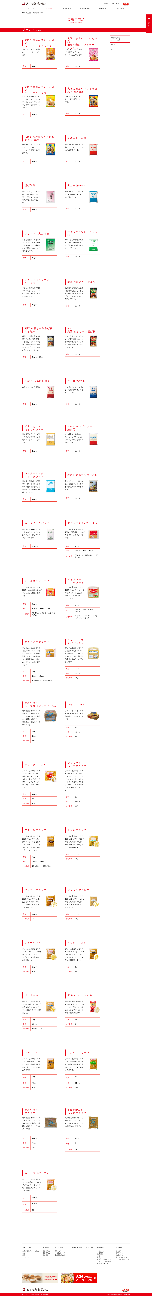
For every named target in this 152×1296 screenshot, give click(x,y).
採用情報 (120, 8)
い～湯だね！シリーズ (61, 1253)
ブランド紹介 (31, 8)
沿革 (98, 1257)
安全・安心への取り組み (104, 1261)
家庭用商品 (46, 1253)
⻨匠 (112, 49)
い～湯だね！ (26, 1257)
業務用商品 (46, 1251)
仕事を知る (119, 1253)
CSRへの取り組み (102, 1263)
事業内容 (100, 1255)
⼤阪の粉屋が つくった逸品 (115, 39)
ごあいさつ (100, 1251)
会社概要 (100, 1253)
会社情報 (102, 8)
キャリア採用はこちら (123, 1259)
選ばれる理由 (85, 8)
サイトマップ (25, 1294)
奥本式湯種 (67, 8)
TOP (23, 13)
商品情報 (49, 8)
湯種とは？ (58, 1251)
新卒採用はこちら (121, 1257)
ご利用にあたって (116, 3)
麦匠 (23, 1255)
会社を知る (119, 1251)
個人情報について (45, 1294)
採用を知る (119, 1255)
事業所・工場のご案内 (104, 1259)
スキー (113, 45)
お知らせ (106, 3)
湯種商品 (45, 1255)
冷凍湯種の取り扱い (61, 1255)
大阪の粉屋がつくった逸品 (30, 1251)
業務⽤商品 (36, 13)
